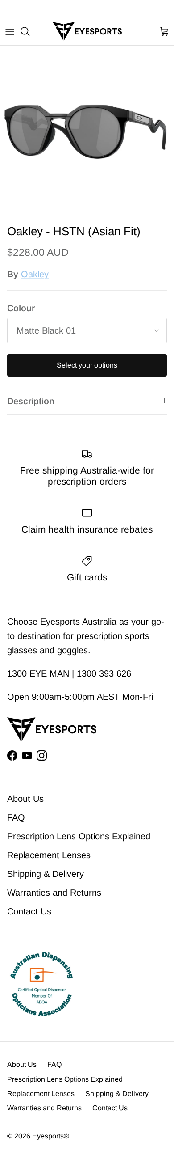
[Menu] (10, 31)
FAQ (16, 817)
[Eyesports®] (87, 31)
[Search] (29, 31)
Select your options (87, 365)
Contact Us (29, 911)
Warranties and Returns (54, 892)
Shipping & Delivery (45, 874)
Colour (21, 308)
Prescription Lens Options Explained (78, 836)
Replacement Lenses (49, 855)
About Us (25, 799)
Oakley (35, 274)
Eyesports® (50, 1136)
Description (30, 401)
